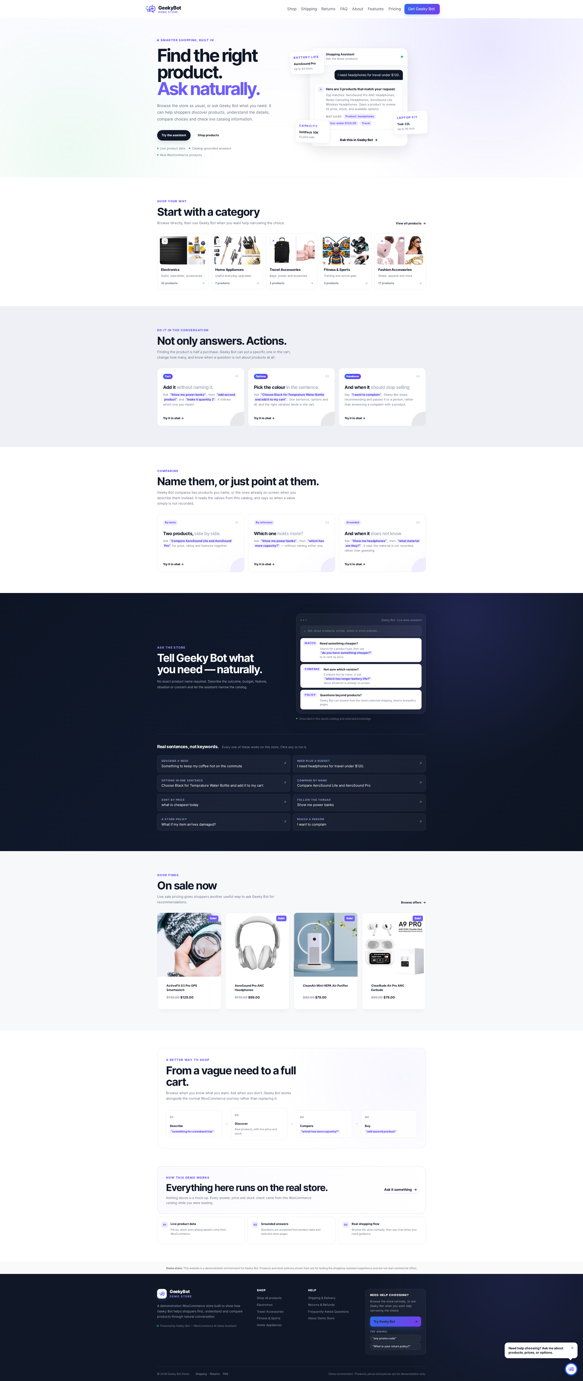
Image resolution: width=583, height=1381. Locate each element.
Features (376, 9)
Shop (292, 9)
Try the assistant (174, 135)
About (357, 9)
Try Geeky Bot (395, 1321)
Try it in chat (173, 418)
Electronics (265, 1305)
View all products (411, 223)
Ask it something (400, 1189)
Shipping (309, 9)
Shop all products (269, 1298)
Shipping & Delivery (321, 1298)
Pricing (395, 9)
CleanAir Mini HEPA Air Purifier (325, 985)
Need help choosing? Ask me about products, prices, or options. (536, 1350)
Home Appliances (269, 1325)
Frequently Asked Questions (328, 1311)
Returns (328, 9)
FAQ (344, 9)
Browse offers (413, 902)
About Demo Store (321, 1318)
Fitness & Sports (268, 1318)
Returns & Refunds (321, 1305)
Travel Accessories (270, 1311)
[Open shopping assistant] (571, 1369)
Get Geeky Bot (421, 9)
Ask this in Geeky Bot (359, 140)
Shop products (208, 135)
